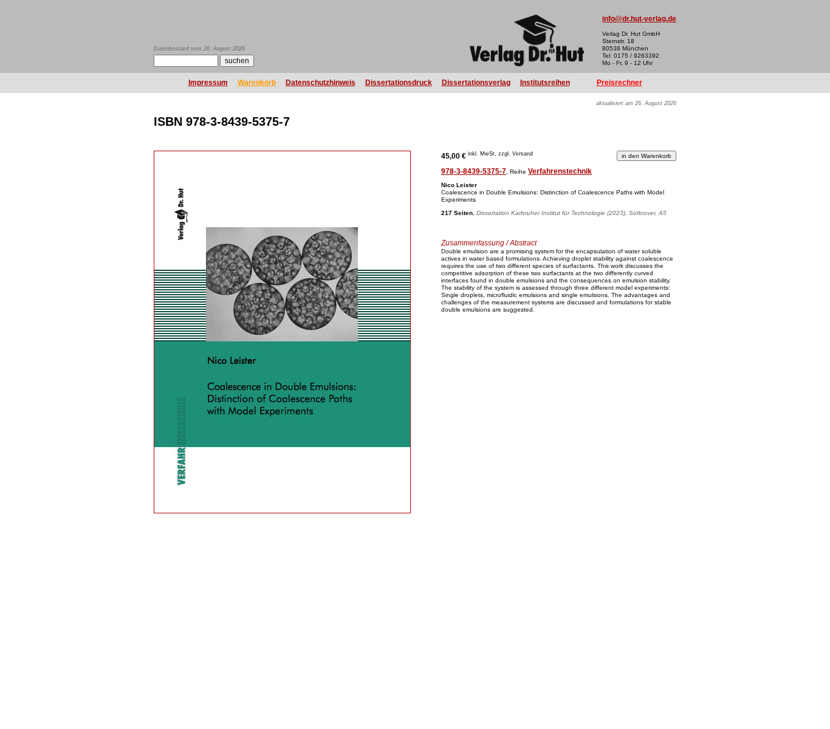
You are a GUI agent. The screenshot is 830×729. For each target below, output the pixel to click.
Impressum (208, 82)
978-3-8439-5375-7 (473, 171)
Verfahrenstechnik (560, 171)
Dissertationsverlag (476, 82)
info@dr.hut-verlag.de (639, 19)
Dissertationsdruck (398, 82)
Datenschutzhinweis (320, 82)
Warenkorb (257, 82)
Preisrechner (619, 82)
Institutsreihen (545, 82)
